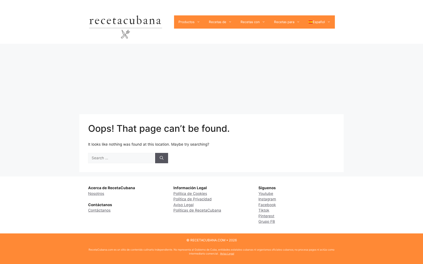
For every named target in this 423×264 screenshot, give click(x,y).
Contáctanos (99, 210)
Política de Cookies (190, 193)
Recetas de (217, 22)
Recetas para (284, 22)
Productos (186, 22)
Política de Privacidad (192, 199)
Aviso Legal (183, 205)
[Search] (161, 158)
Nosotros (96, 193)
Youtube (265, 193)
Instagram (267, 199)
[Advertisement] (211, 77)
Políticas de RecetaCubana (197, 210)
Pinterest (266, 216)
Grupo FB (266, 221)
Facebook (267, 205)
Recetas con (250, 22)
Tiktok (263, 210)
